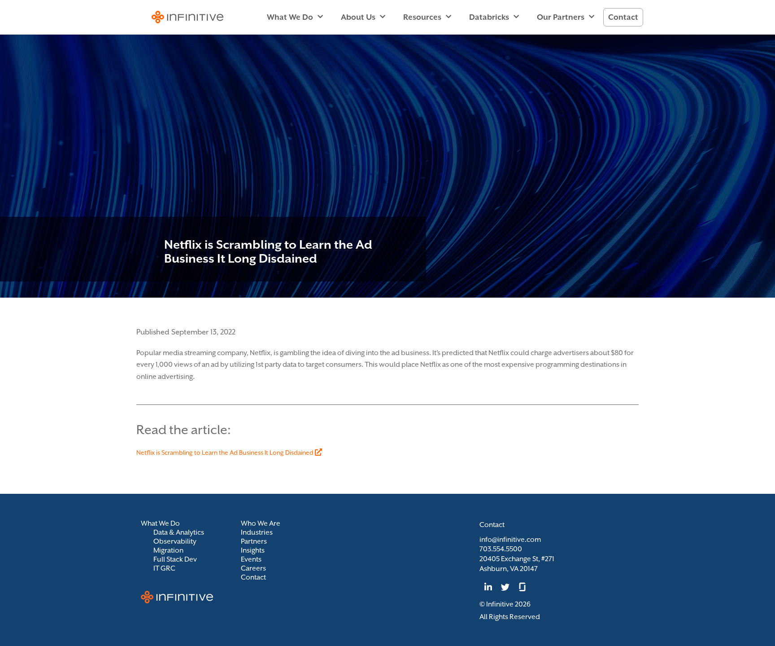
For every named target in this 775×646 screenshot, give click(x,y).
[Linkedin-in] (487, 586)
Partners (254, 541)
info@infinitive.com (510, 540)
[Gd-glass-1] (522, 586)
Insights (253, 550)
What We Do (290, 17)
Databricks (489, 17)
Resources (422, 17)
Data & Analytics (178, 532)
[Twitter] (505, 586)
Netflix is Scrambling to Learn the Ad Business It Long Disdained (225, 452)
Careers (253, 568)
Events (251, 559)
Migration (168, 550)
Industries (257, 532)
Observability (174, 541)
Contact (623, 17)
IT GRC (164, 568)
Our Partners (560, 17)
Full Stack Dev (175, 559)
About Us (358, 17)
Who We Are (260, 523)
